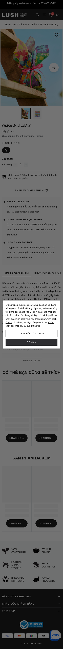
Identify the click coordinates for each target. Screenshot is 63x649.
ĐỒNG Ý (31, 342)
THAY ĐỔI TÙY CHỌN (31, 333)
